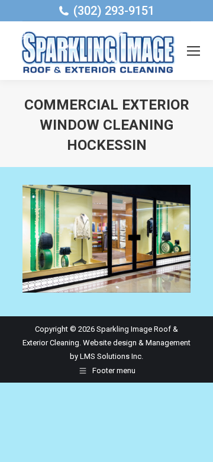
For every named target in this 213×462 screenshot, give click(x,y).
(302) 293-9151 (113, 11)
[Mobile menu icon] (193, 51)
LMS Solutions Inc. (111, 356)
